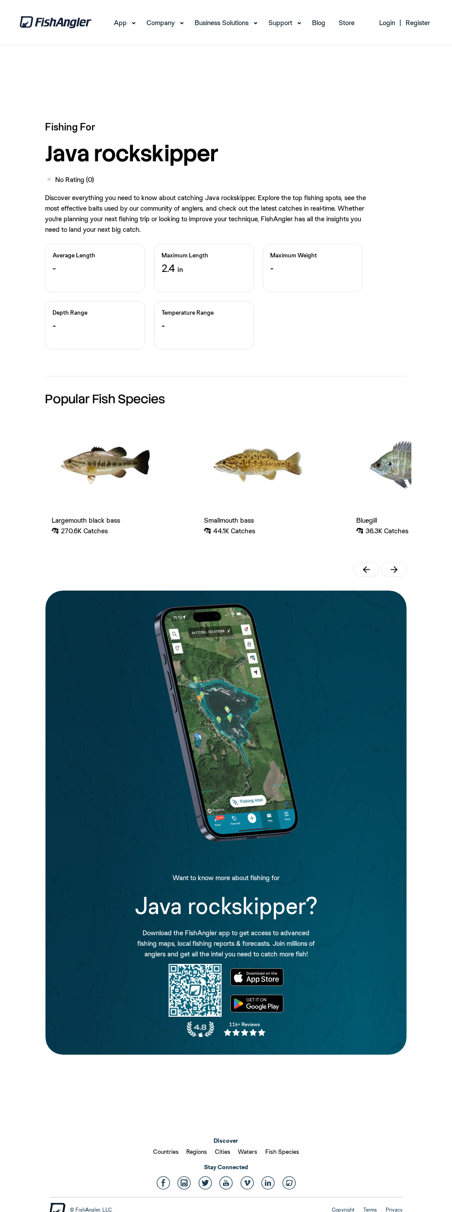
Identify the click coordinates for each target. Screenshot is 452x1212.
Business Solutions (222, 22)
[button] (366, 569)
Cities (222, 1152)
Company (161, 22)
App (120, 22)
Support (280, 22)
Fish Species (282, 1152)
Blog (318, 22)
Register (418, 22)
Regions (196, 1152)
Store (346, 22)
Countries (166, 1152)
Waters (247, 1152)
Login (387, 22)
